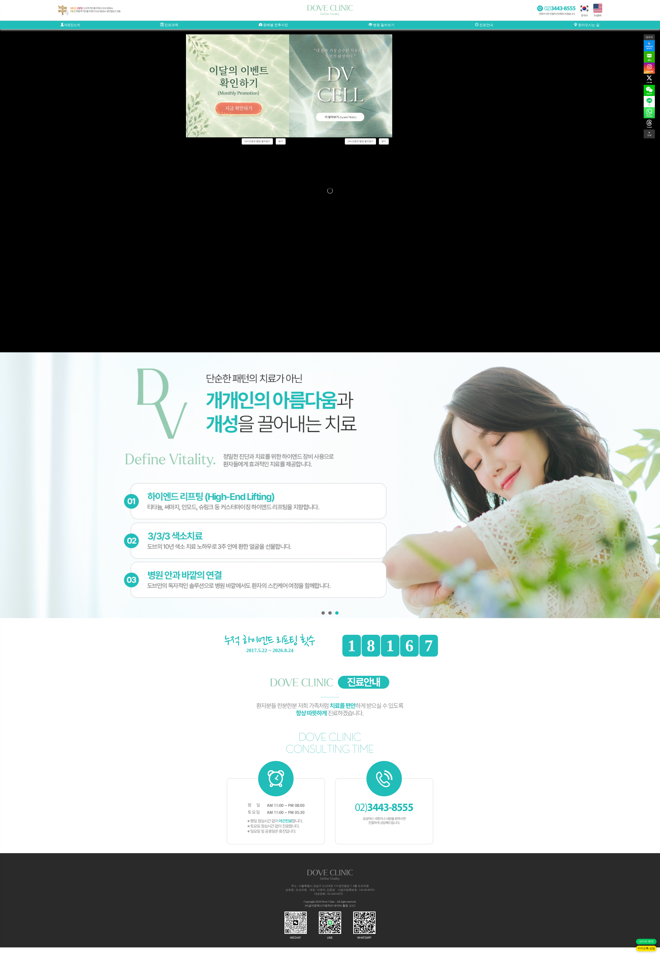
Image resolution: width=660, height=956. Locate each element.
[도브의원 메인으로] (330, 10)
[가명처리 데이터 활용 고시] (338, 905)
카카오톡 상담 (646, 949)
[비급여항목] (312, 905)
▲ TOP (649, 134)
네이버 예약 (646, 941)
